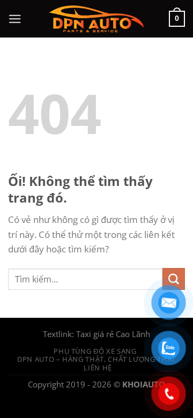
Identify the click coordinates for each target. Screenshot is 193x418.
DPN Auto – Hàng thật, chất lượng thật (96, 359)
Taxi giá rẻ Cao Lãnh (113, 334)
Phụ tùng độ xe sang (95, 351)
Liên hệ (98, 367)
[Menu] (15, 19)
